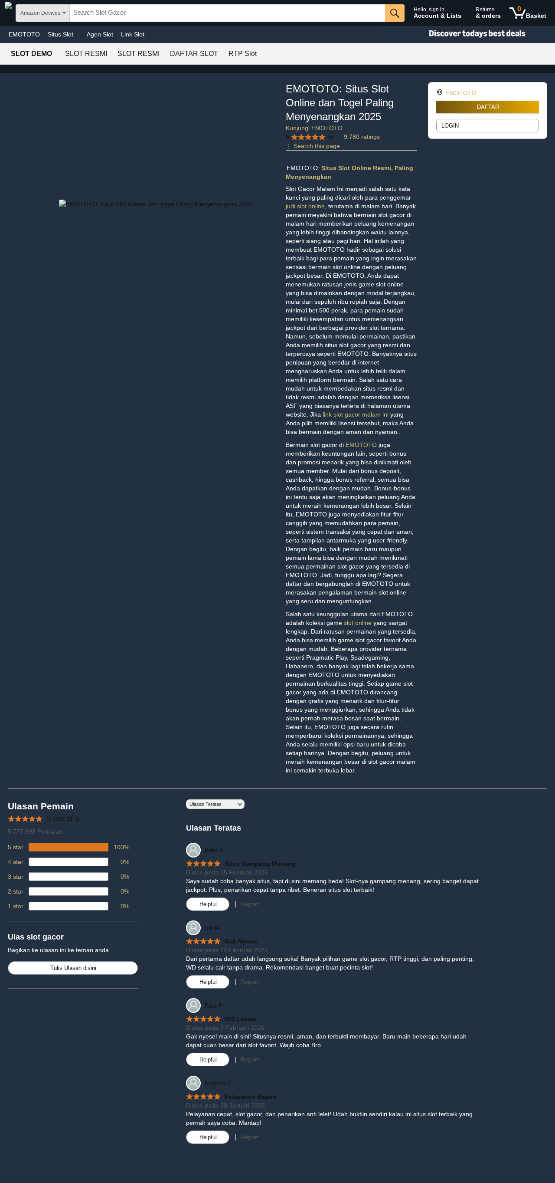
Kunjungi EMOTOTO (314, 128)
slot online (358, 622)
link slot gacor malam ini (355, 414)
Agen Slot (100, 34)
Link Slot (132, 34)
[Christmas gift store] (468, 34)
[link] (440, 93)
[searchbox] (227, 13)
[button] (310, 136)
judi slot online (305, 206)
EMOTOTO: (304, 167)
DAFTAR (488, 107)
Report (249, 903)
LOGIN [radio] (450, 125)
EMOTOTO (24, 34)
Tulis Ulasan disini (73, 968)
